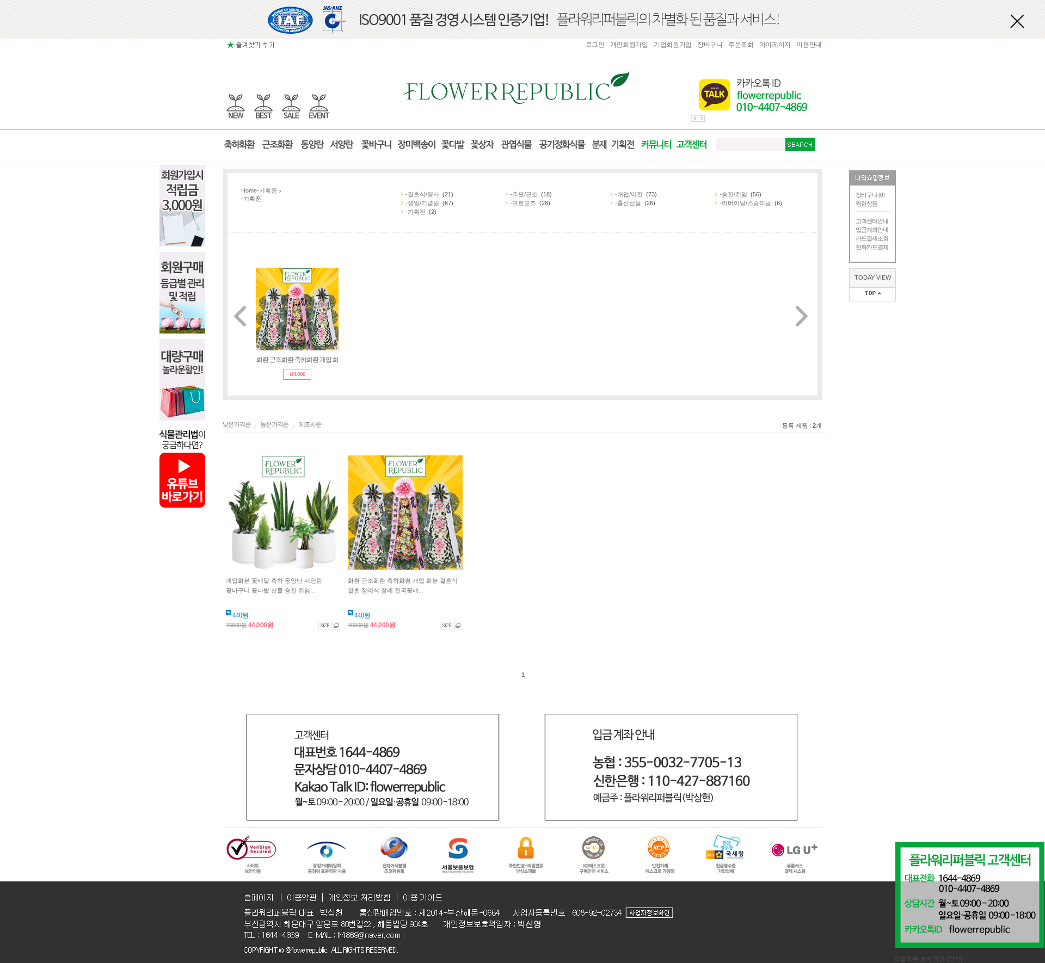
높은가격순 (276, 426)
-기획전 (267, 190)
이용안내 (809, 44)
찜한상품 (866, 203)
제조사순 (311, 426)
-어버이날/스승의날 (745, 203)
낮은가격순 (238, 426)
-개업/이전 (629, 194)
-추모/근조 (524, 194)
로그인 (595, 44)
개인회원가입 (629, 44)
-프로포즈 (523, 203)
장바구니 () (870, 195)
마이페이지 (775, 44)
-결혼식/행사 (422, 194)
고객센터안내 (872, 221)
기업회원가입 (673, 44)
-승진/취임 (733, 194)
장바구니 (710, 44)
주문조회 (741, 44)
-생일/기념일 (422, 203)
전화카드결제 (872, 247)
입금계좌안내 (872, 229)
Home (249, 190)
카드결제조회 (872, 238)
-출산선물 (628, 203)
